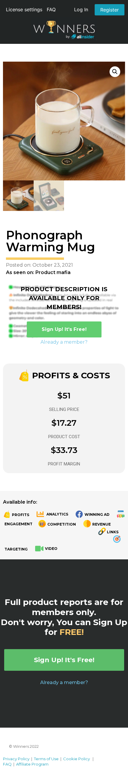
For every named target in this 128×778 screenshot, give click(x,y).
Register (109, 10)
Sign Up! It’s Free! (64, 329)
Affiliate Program (32, 764)
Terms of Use (46, 758)
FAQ (51, 9)
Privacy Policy (16, 758)
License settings (24, 9)
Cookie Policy (76, 758)
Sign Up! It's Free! (64, 660)
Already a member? (64, 342)
